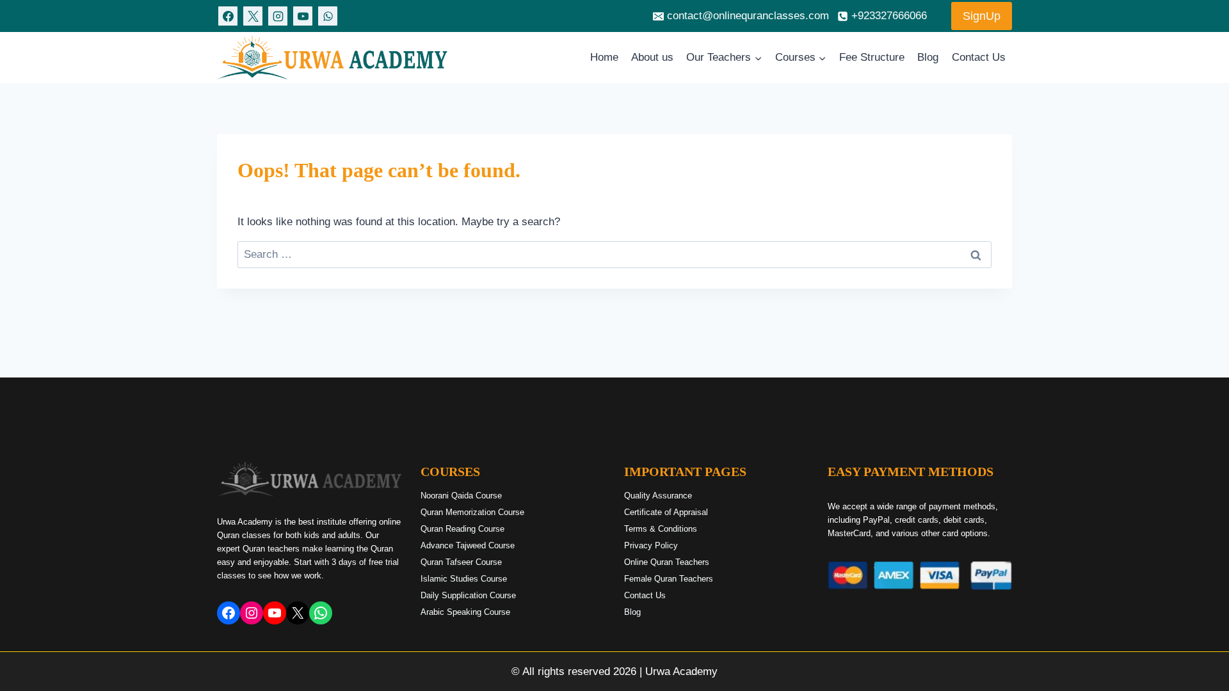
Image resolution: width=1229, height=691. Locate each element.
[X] (253, 16)
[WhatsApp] (328, 16)
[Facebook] (228, 16)
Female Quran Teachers (668, 579)
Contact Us (979, 57)
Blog (927, 57)
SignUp (981, 16)
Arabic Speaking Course (465, 612)
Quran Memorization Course (472, 512)
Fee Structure (871, 57)
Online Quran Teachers (666, 562)
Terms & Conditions (660, 529)
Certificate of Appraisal (666, 512)
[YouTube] (303, 16)
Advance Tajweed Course (468, 545)
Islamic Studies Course (464, 579)
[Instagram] (278, 16)
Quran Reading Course (462, 529)
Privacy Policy (651, 545)
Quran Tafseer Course (461, 562)
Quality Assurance (658, 495)
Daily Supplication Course (468, 595)
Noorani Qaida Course (461, 495)
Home (604, 57)
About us (652, 57)
